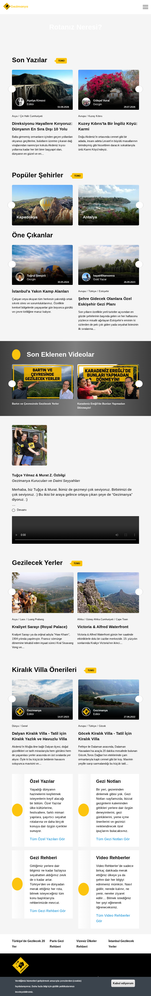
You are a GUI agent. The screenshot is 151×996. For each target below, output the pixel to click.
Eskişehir (104, 291)
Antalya (90, 217)
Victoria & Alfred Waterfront (102, 627)
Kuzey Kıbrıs (95, 116)
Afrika (80, 619)
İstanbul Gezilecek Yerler (121, 943)
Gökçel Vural (101, 100)
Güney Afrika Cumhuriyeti (99, 619)
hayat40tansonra (104, 275)
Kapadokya (27, 217)
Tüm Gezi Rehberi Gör (48, 911)
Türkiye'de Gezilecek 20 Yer (28, 943)
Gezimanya (34, 710)
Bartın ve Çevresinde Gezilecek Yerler (35, 403)
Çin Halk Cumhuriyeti (31, 116)
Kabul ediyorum (123, 983)
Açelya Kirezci (36, 100)
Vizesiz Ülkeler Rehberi (86, 943)
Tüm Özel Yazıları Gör (47, 839)
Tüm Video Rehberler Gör (113, 918)
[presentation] (12, 89)
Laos (22, 619)
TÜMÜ (61, 60)
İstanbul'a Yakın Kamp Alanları (40, 291)
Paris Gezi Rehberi (57, 943)
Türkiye (92, 291)
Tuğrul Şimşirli (36, 275)
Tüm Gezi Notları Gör (113, 839)
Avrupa (82, 116)
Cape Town (122, 619)
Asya (14, 116)
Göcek (102, 726)
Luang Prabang (36, 619)
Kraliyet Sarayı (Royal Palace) (39, 627)
